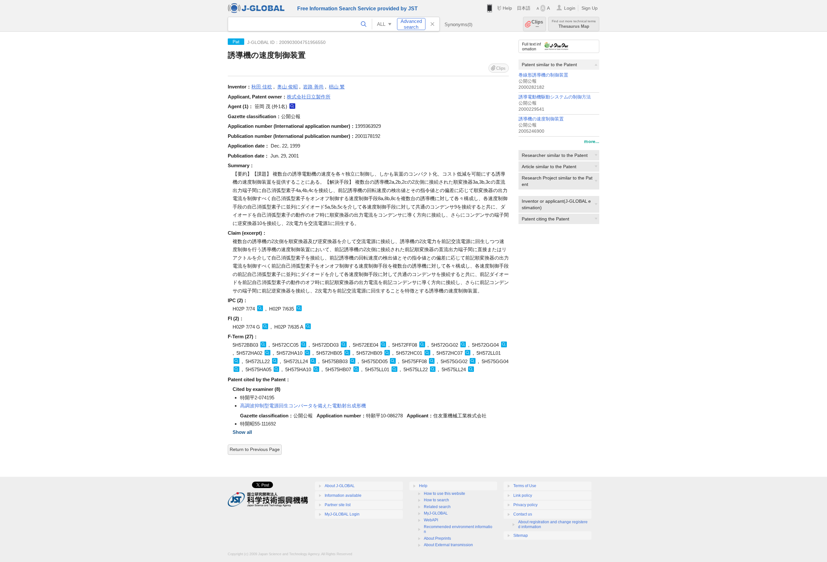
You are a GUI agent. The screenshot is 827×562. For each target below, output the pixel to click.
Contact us (522, 514)
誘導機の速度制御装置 (541, 119)
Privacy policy (525, 505)
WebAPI (431, 520)
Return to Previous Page (255, 449)
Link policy (522, 495)
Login (569, 8)
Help (507, 8)
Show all (242, 432)
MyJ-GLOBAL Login (342, 514)
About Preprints (437, 538)
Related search (437, 507)
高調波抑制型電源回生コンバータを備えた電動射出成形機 (303, 405)
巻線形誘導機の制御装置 (543, 75)
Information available (343, 495)
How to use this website (444, 493)
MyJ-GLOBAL (436, 513)
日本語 (523, 8)
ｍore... (591, 141)
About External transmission (448, 545)
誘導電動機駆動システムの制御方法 (554, 97)
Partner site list (338, 505)
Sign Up (589, 8)
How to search (436, 500)
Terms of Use (524, 486)
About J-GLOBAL (340, 486)
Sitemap (520, 535)
